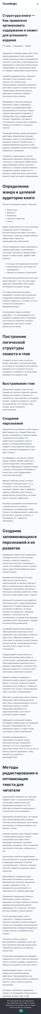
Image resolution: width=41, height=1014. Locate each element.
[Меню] (38, 4)
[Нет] (38, 1006)
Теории (28, 46)
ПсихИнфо (10, 3)
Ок (21, 1011)
